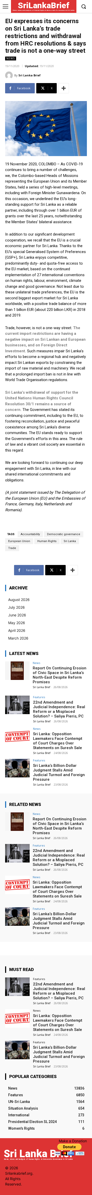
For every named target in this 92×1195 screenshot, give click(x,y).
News (10, 58)
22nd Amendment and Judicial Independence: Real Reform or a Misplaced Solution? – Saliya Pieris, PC (59, 709)
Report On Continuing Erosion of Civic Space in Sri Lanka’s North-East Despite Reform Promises (59, 675)
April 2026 (16, 630)
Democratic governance (63, 534)
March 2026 (18, 638)
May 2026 (16, 623)
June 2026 (17, 615)
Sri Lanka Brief (29, 75)
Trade (12, 548)
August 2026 (19, 599)
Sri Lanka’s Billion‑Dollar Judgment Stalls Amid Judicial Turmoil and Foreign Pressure (59, 772)
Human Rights (46, 541)
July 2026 (16, 607)
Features (39, 697)
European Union (19, 541)
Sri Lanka (70, 541)
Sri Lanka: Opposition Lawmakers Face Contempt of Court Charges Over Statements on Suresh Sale (57, 741)
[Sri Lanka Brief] (9, 75)
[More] (63, 88)
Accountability (30, 534)
